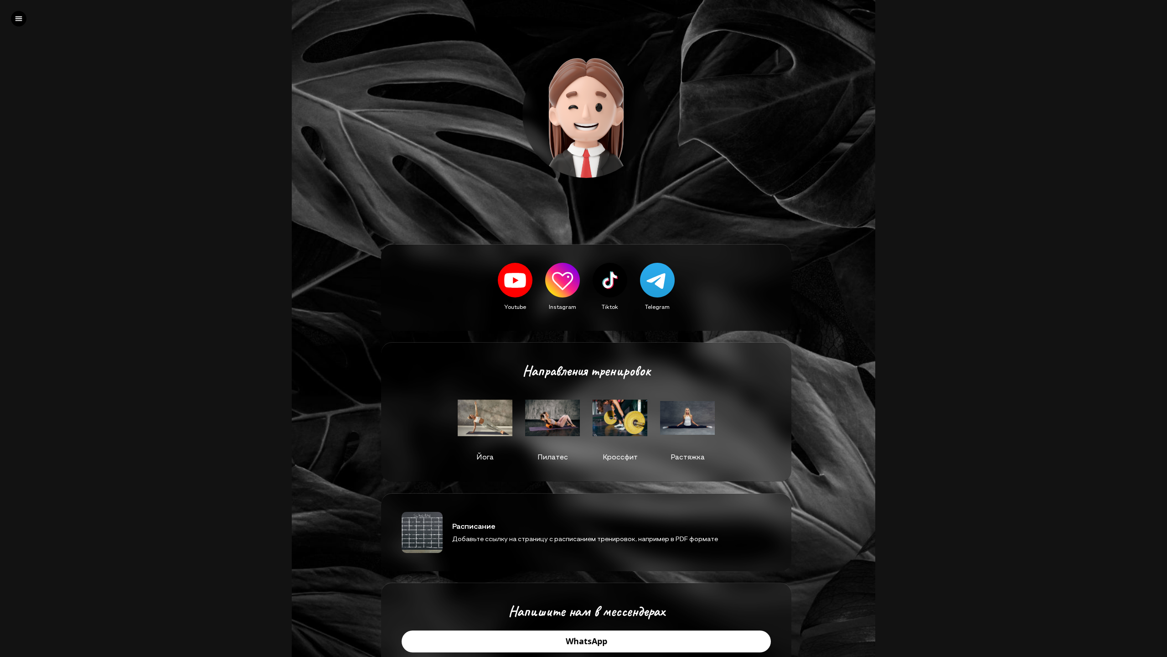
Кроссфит (620, 456)
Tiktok (610, 306)
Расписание (474, 526)
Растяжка (688, 456)
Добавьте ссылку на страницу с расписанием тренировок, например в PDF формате (585, 538)
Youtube (515, 306)
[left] (18, 18)
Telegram (657, 306)
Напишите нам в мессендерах (586, 611)
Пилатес (552, 456)
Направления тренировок (586, 371)
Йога (485, 456)
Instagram (562, 306)
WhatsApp (586, 641)
